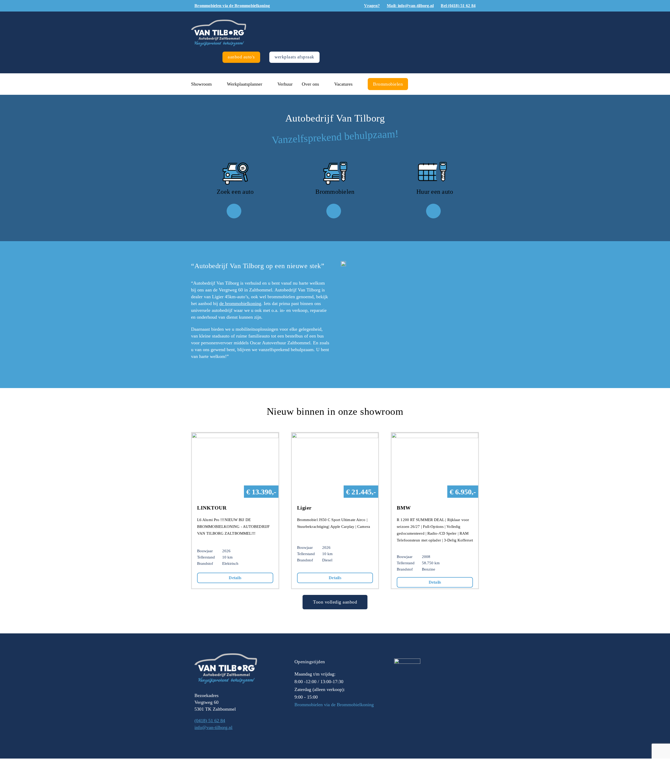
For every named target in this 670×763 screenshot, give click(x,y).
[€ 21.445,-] (335, 436)
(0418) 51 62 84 (209, 720)
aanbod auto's (241, 56)
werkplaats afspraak (294, 56)
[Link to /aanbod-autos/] (234, 211)
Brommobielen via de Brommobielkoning (334, 704)
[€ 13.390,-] (235, 436)
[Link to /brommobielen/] (333, 211)
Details (235, 578)
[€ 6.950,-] (435, 436)
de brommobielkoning (240, 303)
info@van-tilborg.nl (213, 727)
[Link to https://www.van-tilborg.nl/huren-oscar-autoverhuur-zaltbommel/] (433, 211)
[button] (419, 84)
